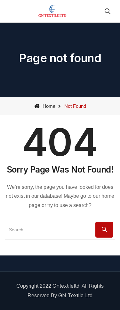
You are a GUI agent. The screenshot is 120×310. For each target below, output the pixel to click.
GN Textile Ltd (75, 295)
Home (48, 106)
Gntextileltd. (66, 286)
